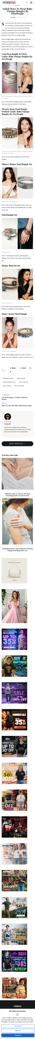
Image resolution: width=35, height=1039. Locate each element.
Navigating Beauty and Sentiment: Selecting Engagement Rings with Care (17, 550)
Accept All (18, 1035)
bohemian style (6, 35)
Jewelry (17, 5)
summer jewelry (20, 49)
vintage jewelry (19, 386)
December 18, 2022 (17, 491)
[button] (31, 2)
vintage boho (7, 386)
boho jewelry (21, 378)
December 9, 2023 (17, 546)
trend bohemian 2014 (9, 382)
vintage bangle (23, 382)
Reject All (18, 1030)
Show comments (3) (16, 444)
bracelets (21, 102)
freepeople (25, 39)
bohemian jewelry (8, 378)
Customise (18, 1026)
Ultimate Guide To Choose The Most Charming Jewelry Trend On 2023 (17, 495)
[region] (17, 1024)
